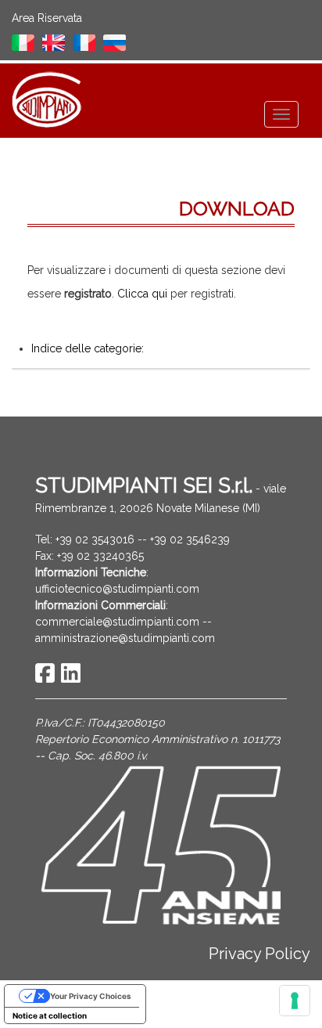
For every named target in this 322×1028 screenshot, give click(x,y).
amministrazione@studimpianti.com (125, 638)
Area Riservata (47, 18)
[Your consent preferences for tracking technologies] (294, 1000)
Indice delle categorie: (87, 348)
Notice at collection (50, 1015)
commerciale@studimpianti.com (117, 621)
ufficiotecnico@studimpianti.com (117, 589)
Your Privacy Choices (90, 996)
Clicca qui (142, 293)
